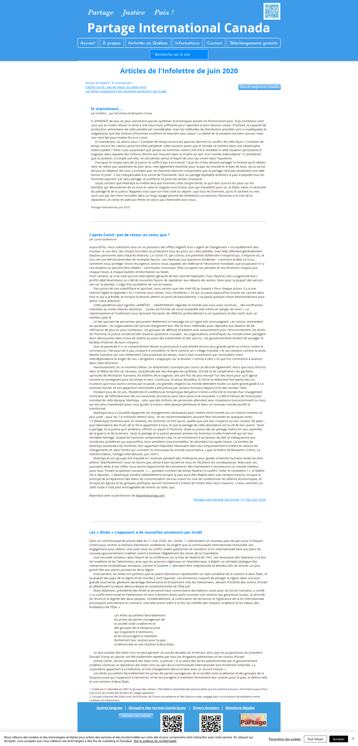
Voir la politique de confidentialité (155, 741)
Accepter (339, 739)
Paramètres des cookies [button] (285, 739)
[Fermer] (353, 739)
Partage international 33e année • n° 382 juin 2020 (230, 499)
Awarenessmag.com (150, 495)
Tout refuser (315, 739)
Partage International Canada (178, 27)
